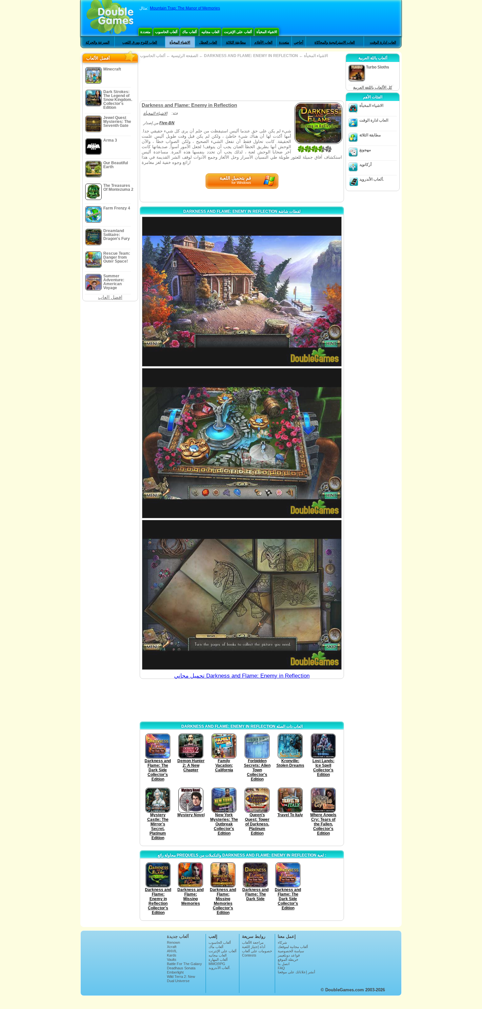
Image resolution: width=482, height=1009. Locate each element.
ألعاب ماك (189, 32)
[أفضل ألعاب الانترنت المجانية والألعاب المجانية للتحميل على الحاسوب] (110, 18)
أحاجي (298, 42)
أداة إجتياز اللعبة (253, 947)
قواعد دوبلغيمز (289, 955)
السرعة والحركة (98, 42)
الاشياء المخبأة (266, 32)
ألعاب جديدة (178, 936)
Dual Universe (178, 981)
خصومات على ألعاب (257, 951)
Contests (249, 955)
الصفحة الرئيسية (184, 55)
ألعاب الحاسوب (166, 32)
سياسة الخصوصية (291, 951)
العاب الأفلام (263, 42)
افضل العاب (110, 297)
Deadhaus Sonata (181, 968)
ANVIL (172, 951)
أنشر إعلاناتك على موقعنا (296, 972)
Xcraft (171, 947)
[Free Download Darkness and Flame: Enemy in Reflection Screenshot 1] (242, 291)
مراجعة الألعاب (253, 942)
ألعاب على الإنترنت (238, 32)
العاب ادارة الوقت (383, 42)
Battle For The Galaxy (184, 964)
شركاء (282, 942)
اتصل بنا (284, 964)
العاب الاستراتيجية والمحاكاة (334, 42)
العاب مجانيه (210, 32)
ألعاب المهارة (218, 959)
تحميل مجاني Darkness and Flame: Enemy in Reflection (242, 676)
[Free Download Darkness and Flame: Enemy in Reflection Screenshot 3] (242, 595)
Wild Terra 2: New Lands (181, 978)
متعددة (145, 32)
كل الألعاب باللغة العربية (372, 87)
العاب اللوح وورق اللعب (139, 42)
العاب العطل (208, 42)
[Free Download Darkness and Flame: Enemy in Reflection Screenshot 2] (242, 443)
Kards (171, 955)
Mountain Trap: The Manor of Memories (185, 8)
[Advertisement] (241, 79)
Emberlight (175, 972)
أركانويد (365, 164)
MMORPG (217, 964)
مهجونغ (365, 150)
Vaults (171, 959)
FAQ (281, 968)
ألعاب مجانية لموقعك (293, 947)
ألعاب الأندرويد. (371, 179)
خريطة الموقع (288, 959)
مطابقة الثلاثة (236, 42)
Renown (173, 942)
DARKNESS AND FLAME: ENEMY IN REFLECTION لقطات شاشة (242, 211)
